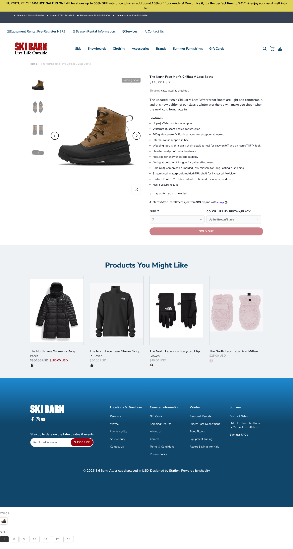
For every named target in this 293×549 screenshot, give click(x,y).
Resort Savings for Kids (204, 447)
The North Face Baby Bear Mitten (233, 351)
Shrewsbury (95, 15)
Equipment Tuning (201, 439)
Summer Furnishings (188, 48)
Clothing (119, 48)
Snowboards (97, 48)
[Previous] (55, 136)
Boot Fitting (197, 431)
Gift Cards (216, 48)
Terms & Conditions (162, 447)
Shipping (154, 90)
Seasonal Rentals (200, 416)
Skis (78, 48)
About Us (156, 431)
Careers (154, 439)
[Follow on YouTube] (43, 420)
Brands (161, 48)
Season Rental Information (95, 31)
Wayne (62, 15)
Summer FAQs (239, 435)
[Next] (137, 136)
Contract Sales (239, 416)
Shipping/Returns (160, 424)
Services (131, 31)
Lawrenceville (131, 15)
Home (33, 64)
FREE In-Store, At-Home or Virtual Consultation (245, 425)
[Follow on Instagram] (38, 420)
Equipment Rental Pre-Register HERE (38, 31)
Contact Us (156, 31)
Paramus (30, 15)
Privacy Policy (158, 454)
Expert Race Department (205, 424)
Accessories (140, 48)
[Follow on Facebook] (32, 420)
